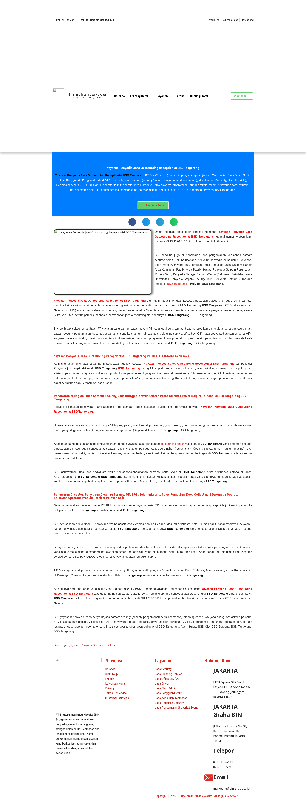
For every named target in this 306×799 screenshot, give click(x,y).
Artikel (181, 96)
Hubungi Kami (199, 96)
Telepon (224, 750)
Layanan (162, 96)
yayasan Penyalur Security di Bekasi (92, 645)
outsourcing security (174, 443)
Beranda (119, 96)
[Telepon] (208, 751)
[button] (222, 96)
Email (220, 777)
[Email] (208, 777)
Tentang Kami (139, 96)
